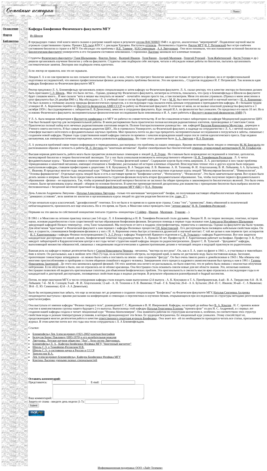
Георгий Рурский (194, 58)
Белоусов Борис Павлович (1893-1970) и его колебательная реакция (74, 337)
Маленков (166, 212)
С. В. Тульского (190, 234)
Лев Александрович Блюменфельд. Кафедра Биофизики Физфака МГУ (77, 356)
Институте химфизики (88, 118)
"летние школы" (181, 205)
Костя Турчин (241, 58)
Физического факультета (56, 58)
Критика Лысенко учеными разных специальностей (65, 360)
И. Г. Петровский (215, 45)
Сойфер (141, 212)
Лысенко (153, 51)
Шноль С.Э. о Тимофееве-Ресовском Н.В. (58, 347)
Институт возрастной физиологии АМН (217, 112)
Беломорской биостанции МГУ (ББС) (119, 186)
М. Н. (172, 99)
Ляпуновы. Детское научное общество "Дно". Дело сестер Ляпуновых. (76, 340)
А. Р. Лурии (158, 154)
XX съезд (88, 45)
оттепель (150, 45)
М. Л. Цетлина (94, 147)
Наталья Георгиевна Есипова (165, 308)
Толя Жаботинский (219, 58)
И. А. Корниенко (250, 99)
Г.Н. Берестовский (166, 228)
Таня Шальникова (84, 58)
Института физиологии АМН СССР (99, 106)
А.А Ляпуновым (167, 48)
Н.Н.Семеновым (145, 48)
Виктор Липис (108, 58)
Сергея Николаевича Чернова (114, 250)
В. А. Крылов (222, 305)
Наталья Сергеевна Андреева (231, 292)
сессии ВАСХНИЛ (148, 42)
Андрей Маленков (170, 58)
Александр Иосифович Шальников (231, 221)
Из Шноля (36, 35)
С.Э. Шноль (57, 92)
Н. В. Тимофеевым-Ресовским (213, 157)
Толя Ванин (149, 58)
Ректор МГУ (196, 45)
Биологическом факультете (45, 51)
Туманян (180, 212)
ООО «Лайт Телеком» (149, 467)
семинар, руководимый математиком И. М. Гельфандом (226, 147)
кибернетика (126, 138)
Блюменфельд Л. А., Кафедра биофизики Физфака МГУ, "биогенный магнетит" (82, 343)
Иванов (153, 212)
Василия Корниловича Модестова (222, 125)
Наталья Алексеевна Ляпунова (96, 193)
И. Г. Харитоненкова (43, 234)
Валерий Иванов (129, 58)
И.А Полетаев (205, 138)
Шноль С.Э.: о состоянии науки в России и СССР (63, 350)
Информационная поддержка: (116, 467)
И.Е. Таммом (124, 48)
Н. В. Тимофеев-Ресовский (208, 205)
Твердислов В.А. (43, 353)
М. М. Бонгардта (250, 144)
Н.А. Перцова (154, 186)
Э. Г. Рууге (114, 234)
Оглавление (10, 28)
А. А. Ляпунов (184, 138)
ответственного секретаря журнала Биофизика (128, 318)
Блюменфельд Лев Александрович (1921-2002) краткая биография (74, 334)
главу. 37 (180, 196)
